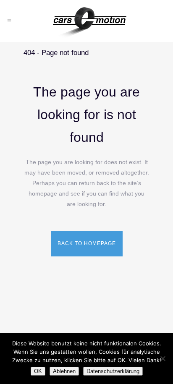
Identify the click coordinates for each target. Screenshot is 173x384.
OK (38, 371)
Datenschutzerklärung (112, 371)
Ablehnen (64, 371)
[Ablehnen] (162, 358)
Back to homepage (87, 243)
